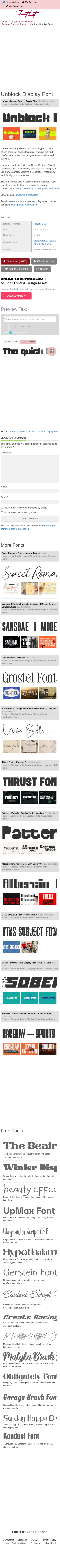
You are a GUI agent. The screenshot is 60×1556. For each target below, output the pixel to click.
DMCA (34, 1540)
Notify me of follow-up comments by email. (25, 507)
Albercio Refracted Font (13, 864)
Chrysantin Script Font (25, 1231)
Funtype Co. (22, 762)
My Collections (16, 6)
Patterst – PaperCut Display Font (17, 813)
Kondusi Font (21, 1437)
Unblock (12, 431)
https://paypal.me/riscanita (23, 204)
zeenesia (21, 657)
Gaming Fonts (48, 1019)
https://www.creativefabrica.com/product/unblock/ (34, 188)
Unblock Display (27, 431)
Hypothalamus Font (30, 1252)
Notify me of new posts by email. (20, 512)
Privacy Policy (49, 1540)
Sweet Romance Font (12, 553)
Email (4, 497)
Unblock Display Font (12, 101)
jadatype (52, 708)
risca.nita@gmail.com (27, 195)
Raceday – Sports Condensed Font (18, 1013)
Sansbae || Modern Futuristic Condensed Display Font (27, 604)
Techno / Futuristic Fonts (14, 24)
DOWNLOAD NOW (16, 296)
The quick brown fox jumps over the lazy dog (29, 351)
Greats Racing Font (30, 1316)
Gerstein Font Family (30, 1273)
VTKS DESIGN (32, 915)
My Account (31, 2)
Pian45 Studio (45, 1013)
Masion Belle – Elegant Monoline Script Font (23, 708)
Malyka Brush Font (30, 1357)
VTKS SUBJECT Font (12, 915)
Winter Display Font (30, 1168)
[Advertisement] (30, 56)
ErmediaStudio (9, 607)
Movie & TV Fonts (37, 556)
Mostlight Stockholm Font (30, 1336)
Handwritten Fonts (19, 556)
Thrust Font (7, 762)
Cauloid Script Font (30, 1295)
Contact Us (8, 1540)
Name (4, 486)
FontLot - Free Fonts (30, 1532)
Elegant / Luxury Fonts (36, 660)
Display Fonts (17, 104)
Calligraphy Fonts (35, 968)
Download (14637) (16, 261)
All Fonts (35, 1543)
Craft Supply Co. (35, 864)
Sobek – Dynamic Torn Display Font (19, 963)
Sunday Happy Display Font (30, 1418)
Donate (44, 269)
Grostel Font (8, 657)
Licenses (22, 1540)
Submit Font (50, 1543)
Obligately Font (30, 1376)
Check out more (45, 261)
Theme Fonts (42, 917)
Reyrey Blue (31, 101)
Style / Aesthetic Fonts (23, 21)
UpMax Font (29, 1210)
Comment (6, 452)
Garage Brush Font (30, 1397)
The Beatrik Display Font (30, 1145)
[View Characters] (51, 351)
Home (5, 21)
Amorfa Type (31, 553)
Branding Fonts (18, 609)
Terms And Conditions (16, 1543)
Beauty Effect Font (30, 1190)
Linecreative (45, 963)
